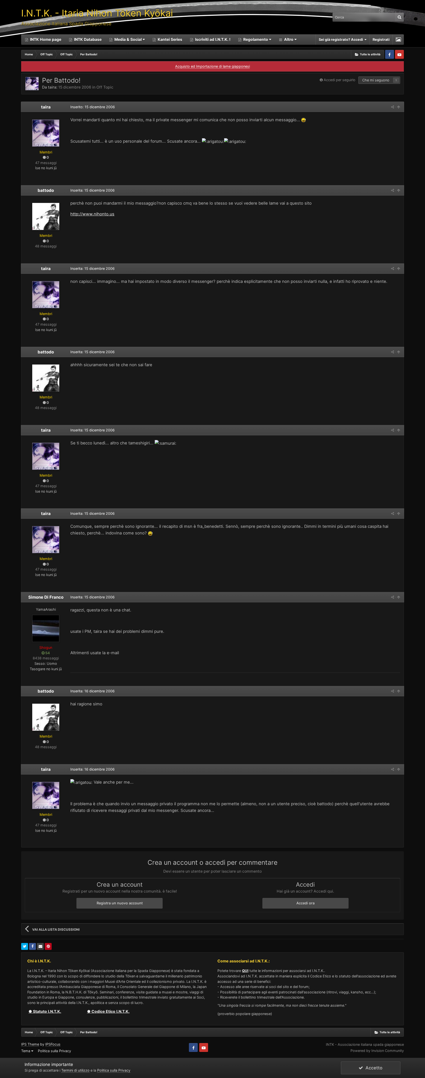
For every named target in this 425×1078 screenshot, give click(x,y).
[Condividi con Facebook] (32, 946)
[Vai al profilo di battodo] (45, 216)
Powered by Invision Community (377, 1050)
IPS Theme (30, 1044)
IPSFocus (53, 1044)
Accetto (372, 1067)
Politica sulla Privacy (54, 1051)
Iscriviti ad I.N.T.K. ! (212, 39)
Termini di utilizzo (75, 1070)
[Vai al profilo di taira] (32, 83)
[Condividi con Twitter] (24, 946)
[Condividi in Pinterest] (48, 946)
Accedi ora (305, 903)
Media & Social (128, 39)
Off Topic (104, 87)
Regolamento (255, 39)
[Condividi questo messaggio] (392, 107)
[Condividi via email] (40, 946)
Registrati (381, 39)
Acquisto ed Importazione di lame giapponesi (212, 66)
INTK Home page (45, 39)
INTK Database (87, 39)
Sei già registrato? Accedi (341, 39)
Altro (288, 39)
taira (52, 87)
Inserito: (92, 107)
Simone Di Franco (45, 597)
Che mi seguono (375, 80)
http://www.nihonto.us (92, 214)
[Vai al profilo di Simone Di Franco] (45, 628)
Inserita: (92, 190)
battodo (46, 190)
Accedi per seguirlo (339, 80)
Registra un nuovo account (120, 903)
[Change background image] (398, 39)
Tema (26, 1051)
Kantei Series (169, 39)
